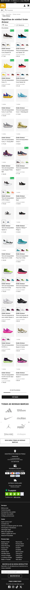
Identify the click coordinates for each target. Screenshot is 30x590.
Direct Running (5, 546)
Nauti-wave (19, 542)
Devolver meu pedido (7, 514)
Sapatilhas (8, 14)
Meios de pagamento (7, 531)
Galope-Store (5, 551)
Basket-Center (5, 542)
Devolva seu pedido (15, 487)
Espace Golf (4, 548)
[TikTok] (17, 587)
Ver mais (15, 397)
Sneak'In (18, 548)
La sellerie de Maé (6, 557)
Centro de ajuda (5, 510)
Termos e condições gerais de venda (11, 526)
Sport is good (19, 551)
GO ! (15, 2)
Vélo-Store (19, 559)
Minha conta (4, 508)
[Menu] (2, 10)
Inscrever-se (15, 576)
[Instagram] (13, 587)
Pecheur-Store (20, 544)
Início (3, 14)
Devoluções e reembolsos (8, 528)
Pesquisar (10, 10)
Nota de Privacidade (7, 535)
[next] (29, 422)
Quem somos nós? (6, 522)
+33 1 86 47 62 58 (15, 461)
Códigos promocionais (7, 516)
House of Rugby (5, 555)
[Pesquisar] (6, 10)
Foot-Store (4, 550)
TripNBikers (19, 557)
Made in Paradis (6, 559)
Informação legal (6, 530)
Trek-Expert (19, 555)
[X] (21, 587)
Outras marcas (16, 14)
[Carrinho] (28, 5)
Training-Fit (19, 553)
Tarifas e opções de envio (8, 533)
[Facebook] (9, 587)
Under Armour (6, 48)
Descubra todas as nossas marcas (15, 441)
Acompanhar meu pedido (8, 512)
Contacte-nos (15, 456)
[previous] (1, 422)
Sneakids (18, 550)
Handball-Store (5, 553)
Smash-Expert (20, 546)
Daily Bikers (4, 544)
